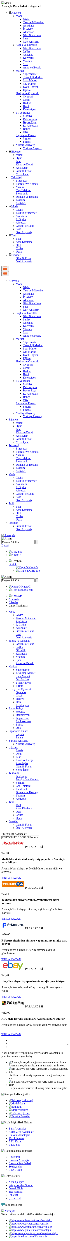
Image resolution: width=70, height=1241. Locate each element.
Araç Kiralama (24, 241)
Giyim (26, 19)
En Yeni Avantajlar (19, 1135)
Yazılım (20, 187)
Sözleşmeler (15, 1166)
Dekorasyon (30, 119)
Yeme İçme (22, 174)
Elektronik (22, 193)
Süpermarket (30, 73)
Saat (25, 38)
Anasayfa (14, 599)
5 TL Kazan (15, 1141)
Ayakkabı (28, 25)
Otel (18, 245)
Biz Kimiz (14, 1156)
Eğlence (15, 151)
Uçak (19, 251)
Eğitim (27, 90)
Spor (25, 64)
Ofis (25, 132)
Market (20, 70)
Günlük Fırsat (23, 170)
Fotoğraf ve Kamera (27, 183)
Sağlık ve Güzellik (26, 44)
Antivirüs (21, 203)
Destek (5, 545)
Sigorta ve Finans (26, 135)
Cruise (19, 248)
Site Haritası (15, 1191)
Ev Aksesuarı (30, 125)
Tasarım (20, 199)
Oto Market (29, 83)
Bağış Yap (14, 1144)
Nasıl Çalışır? (16, 1181)
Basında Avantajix (19, 1160)
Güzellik (28, 54)
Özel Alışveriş (31, 41)
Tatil (13, 235)
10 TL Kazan (16, 1138)
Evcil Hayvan (31, 86)
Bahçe (26, 128)
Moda (19, 15)
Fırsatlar (15, 254)
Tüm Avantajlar (17, 1128)
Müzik (19, 154)
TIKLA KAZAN (11, 877)
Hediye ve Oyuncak (27, 93)
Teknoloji (16, 177)
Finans (27, 141)
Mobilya (27, 115)
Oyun (19, 158)
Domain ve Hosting (27, 196)
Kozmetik (28, 57)
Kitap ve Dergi (24, 164)
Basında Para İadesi (20, 1163)
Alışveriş (16, 12)
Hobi (26, 106)
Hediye (27, 102)
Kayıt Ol (33, 567)
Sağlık (26, 51)
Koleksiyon (29, 109)
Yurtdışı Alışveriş (25, 144)
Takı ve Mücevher (33, 22)
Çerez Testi (15, 1198)
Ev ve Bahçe (23, 112)
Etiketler (13, 602)
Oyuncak (28, 96)
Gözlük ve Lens (32, 35)
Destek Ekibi (16, 1188)
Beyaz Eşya (29, 122)
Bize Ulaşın (15, 1169)
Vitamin (27, 61)
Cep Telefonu (23, 190)
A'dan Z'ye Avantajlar (21, 1131)
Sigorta (27, 138)
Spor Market (30, 80)
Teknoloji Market (33, 77)
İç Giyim (28, 28)
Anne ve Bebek (32, 67)
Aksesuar (28, 32)
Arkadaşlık (22, 167)
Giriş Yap (34, 570)
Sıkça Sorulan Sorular (21, 1185)
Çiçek (26, 99)
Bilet (18, 161)
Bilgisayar (21, 180)
